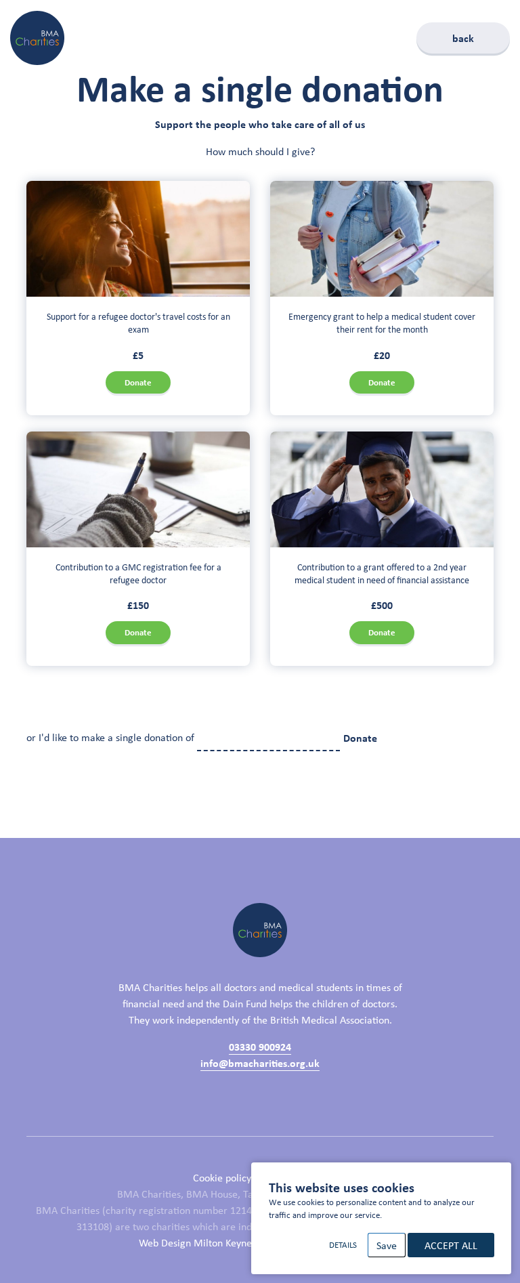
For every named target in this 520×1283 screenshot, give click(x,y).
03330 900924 (260, 1046)
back (463, 37)
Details (343, 1244)
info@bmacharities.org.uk (260, 1062)
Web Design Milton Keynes (197, 1242)
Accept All (451, 1245)
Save (386, 1245)
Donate (138, 382)
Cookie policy (222, 1177)
